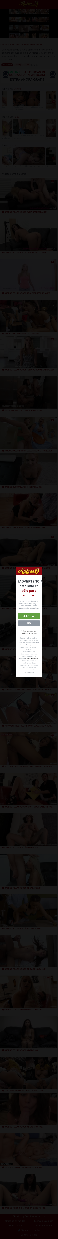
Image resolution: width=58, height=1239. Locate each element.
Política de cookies (31, 658)
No (29, 623)
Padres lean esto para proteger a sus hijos (29, 632)
